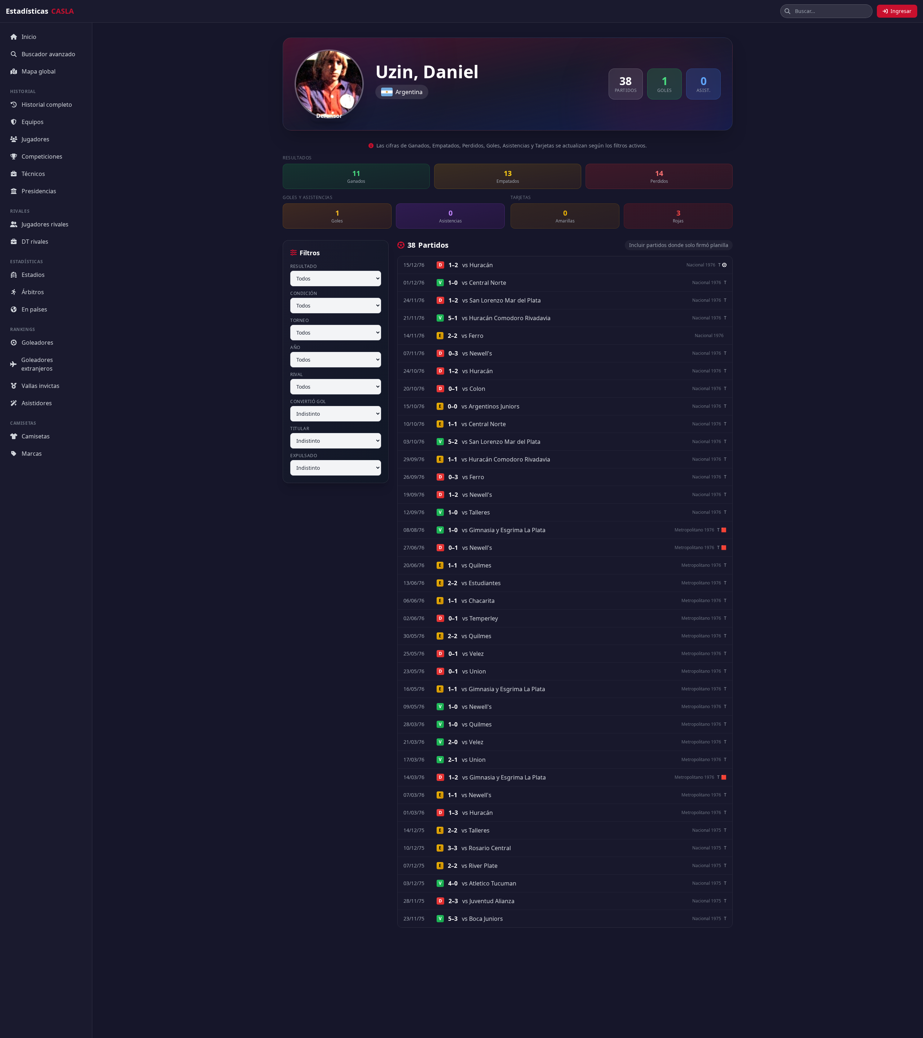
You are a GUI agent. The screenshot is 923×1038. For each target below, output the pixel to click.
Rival (296, 374)
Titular (299, 429)
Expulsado (303, 456)
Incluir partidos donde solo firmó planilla (678, 245)
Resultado (303, 266)
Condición (303, 293)
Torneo (299, 320)
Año (295, 347)
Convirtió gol (308, 402)
